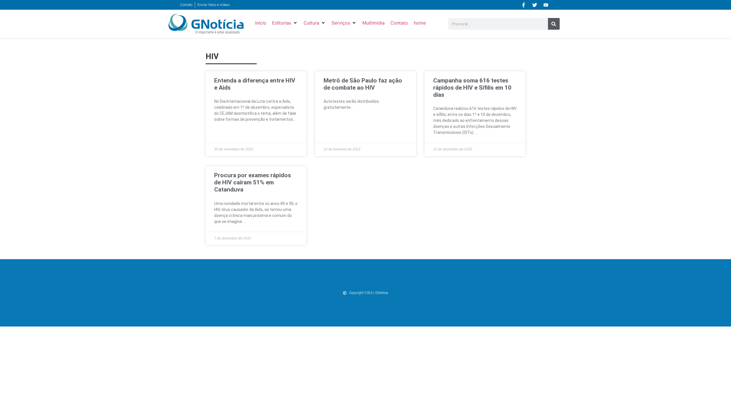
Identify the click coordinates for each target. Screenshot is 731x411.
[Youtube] (546, 5)
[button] (285, 23)
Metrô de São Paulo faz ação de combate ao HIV (363, 84)
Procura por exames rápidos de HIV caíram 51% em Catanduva (252, 182)
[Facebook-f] (524, 5)
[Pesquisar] (554, 24)
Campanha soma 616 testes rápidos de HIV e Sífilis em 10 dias (472, 87)
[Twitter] (535, 5)
